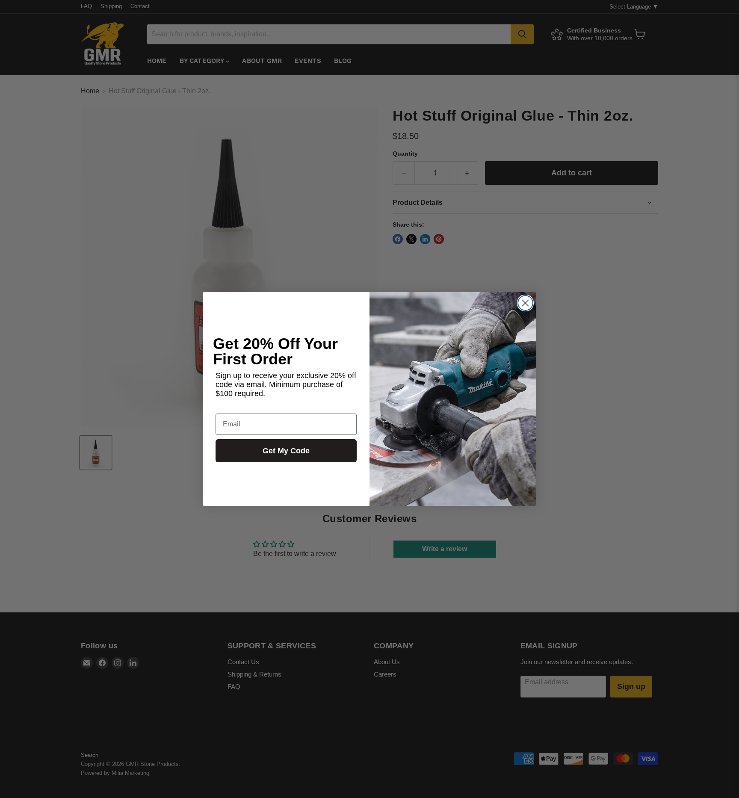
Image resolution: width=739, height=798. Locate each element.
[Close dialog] (525, 303)
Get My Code (286, 450)
